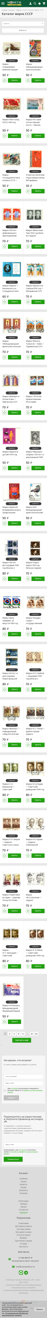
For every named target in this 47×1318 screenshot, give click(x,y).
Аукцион (23, 1213)
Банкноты (23, 1190)
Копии (23, 1187)
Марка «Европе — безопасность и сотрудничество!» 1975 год (10, 289)
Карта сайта (23, 1282)
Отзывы (23, 1244)
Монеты (23, 1184)
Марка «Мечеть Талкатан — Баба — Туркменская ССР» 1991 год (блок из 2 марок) (35, 344)
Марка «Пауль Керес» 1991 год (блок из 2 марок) (33, 565)
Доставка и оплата (23, 1226)
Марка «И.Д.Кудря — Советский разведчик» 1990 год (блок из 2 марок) (35, 787)
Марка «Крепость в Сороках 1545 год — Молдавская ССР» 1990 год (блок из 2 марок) (34, 289)
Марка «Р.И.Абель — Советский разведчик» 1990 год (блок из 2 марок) (35, 953)
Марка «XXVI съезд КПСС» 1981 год (10, 121)
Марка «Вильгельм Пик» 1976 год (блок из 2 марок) (34, 233)
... (27, 1034)
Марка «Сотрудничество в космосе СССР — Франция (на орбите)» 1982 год (11, 178)
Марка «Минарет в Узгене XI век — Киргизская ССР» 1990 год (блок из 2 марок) (10, 400)
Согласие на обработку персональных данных (23, 1285)
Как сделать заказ (23, 1232)
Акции (23, 1181)
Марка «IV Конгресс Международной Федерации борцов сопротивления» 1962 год (11, 1009)
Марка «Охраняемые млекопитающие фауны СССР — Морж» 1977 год (10, 67)
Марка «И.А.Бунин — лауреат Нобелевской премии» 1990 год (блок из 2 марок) (34, 843)
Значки (23, 1207)
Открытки (23, 1210)
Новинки (23, 1179)
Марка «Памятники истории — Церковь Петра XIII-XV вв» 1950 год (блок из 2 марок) (11, 898)
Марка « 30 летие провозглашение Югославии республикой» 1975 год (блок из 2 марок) (34, 400)
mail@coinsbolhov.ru (25, 1267)
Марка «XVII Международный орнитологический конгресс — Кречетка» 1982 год (34, 510)
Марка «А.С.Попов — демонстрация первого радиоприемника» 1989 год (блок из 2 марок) (35, 732)
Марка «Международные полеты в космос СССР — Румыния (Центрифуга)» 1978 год (35, 67)
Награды (24, 1193)
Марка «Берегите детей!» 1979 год (10, 453)
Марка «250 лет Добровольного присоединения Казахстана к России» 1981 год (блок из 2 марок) (10, 234)
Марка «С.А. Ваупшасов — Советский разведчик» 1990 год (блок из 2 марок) (11, 787)
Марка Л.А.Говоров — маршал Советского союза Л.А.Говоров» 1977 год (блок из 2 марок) (11, 843)
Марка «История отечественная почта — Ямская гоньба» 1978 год (33, 123)
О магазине (23, 1223)
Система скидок (23, 1229)
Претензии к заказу (23, 1241)
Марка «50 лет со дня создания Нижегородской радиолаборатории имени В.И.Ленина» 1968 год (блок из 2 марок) (11, 676)
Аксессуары (23, 1201)
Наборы (23, 1204)
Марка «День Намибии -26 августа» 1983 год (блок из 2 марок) (10, 621)
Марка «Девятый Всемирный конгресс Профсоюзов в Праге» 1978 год (11, 510)
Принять (39, 1309)
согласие (14, 1088)
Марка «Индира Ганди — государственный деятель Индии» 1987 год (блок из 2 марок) (34, 621)
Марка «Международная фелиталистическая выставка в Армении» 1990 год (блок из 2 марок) (11, 344)
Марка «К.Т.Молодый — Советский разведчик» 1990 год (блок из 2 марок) (11, 953)
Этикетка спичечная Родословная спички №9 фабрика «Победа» (35, 178)
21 (32, 1034)
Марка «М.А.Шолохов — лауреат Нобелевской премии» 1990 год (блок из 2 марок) (33, 898)
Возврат (23, 1238)
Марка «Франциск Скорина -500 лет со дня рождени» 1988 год (35, 455)
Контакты (23, 1247)
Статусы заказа (23, 1235)
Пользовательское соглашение (23, 1287)
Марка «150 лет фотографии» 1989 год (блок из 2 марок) (10, 566)
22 (36, 1034)
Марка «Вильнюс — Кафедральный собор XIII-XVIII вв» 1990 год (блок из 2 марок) (11, 732)
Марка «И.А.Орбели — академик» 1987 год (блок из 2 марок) (35, 676)
